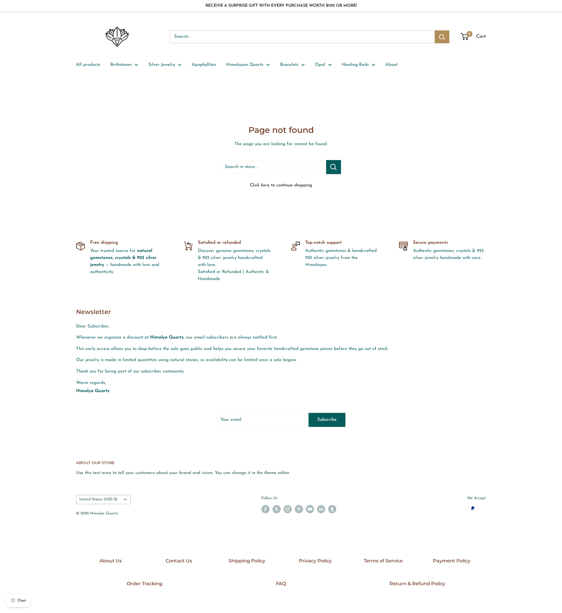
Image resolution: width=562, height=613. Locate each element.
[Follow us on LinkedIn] (321, 509)
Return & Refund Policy (417, 583)
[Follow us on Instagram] (288, 509)
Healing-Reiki (355, 65)
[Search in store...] (333, 167)
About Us (111, 561)
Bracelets (289, 65)
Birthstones (121, 65)
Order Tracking (144, 583)
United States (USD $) (98, 499)
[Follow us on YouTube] (310, 509)
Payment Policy (451, 561)
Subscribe (327, 420)
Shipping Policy (247, 561)
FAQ (281, 583)
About (391, 65)
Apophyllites (204, 65)
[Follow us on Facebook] (265, 509)
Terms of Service (383, 561)
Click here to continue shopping (281, 185)
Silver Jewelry (161, 65)
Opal (320, 65)
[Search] (442, 36)
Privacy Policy (315, 561)
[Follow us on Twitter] (277, 509)
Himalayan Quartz (244, 65)
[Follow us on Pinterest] (299, 509)
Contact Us (179, 561)
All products (88, 65)
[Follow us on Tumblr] (332, 509)
